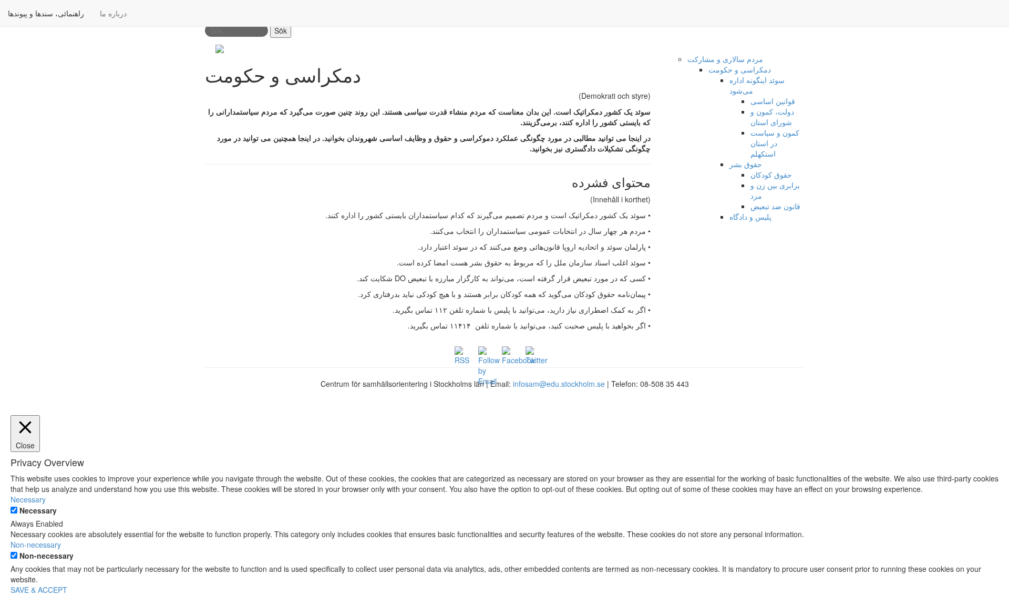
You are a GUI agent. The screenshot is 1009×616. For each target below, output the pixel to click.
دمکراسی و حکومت (739, 69)
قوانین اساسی (772, 101)
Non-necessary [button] (36, 544)
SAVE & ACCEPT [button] (39, 589)
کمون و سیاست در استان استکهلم (774, 143)
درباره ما (113, 13)
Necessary (38, 510)
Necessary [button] (28, 499)
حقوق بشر (745, 164)
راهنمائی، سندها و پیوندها (46, 13)
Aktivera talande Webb (766, 48)
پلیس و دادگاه (750, 216)
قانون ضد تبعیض (775, 206)
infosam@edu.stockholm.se (559, 383)
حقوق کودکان (771, 174)
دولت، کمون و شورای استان (772, 116)
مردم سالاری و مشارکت (725, 59)
